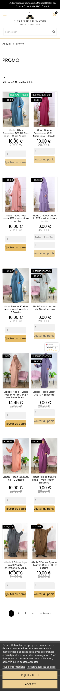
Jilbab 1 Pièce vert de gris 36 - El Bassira (44, 308)
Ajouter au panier (15, 162)
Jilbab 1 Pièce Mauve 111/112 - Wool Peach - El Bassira (44, 479)
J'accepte (30, 684)
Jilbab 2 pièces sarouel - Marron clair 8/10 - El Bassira (44, 565)
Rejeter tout (30, 675)
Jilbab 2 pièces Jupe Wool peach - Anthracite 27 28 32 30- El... (16, 566)
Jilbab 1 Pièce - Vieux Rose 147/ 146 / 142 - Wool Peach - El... (16, 394)
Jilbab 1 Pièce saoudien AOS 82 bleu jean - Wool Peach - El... (15, 135)
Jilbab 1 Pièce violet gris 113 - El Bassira (44, 393)
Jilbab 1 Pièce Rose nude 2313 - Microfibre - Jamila (16, 218)
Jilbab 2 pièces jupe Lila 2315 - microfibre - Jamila (44, 218)
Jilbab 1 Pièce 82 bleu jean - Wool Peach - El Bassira (16, 309)
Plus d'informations (13, 666)
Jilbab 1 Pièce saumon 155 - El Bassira (16, 478)
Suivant (46, 613)
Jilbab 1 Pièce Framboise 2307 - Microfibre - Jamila (44, 133)
